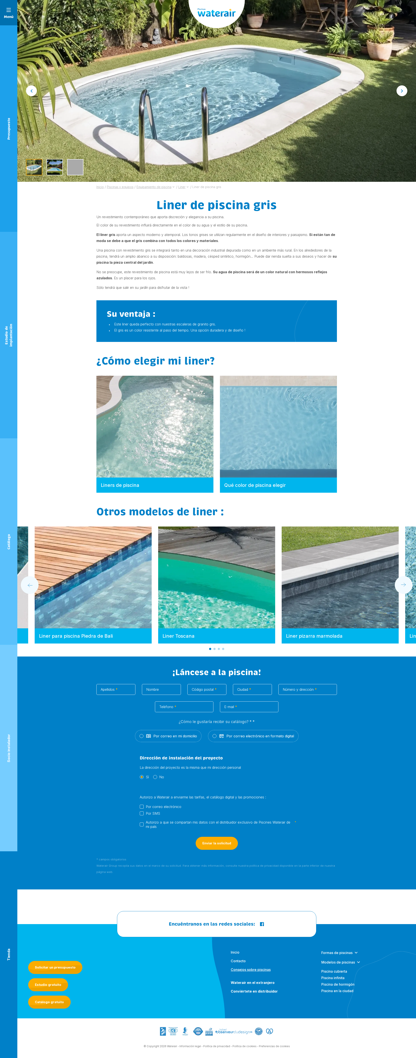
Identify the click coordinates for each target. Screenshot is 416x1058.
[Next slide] (401, 90)
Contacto (238, 961)
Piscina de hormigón (337, 984)
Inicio (235, 952)
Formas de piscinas (337, 953)
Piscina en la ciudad (337, 991)
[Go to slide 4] (223, 649)
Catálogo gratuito (49, 1002)
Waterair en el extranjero (253, 982)
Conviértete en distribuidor (254, 991)
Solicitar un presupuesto (55, 967)
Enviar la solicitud (216, 843)
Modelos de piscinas (338, 962)
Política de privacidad (216, 1046)
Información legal (190, 1046)
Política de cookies (244, 1046)
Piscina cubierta (334, 971)
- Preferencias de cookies (273, 1046)
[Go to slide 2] (214, 649)
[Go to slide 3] (219, 649)
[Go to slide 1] (210, 649)
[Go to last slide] (31, 90)
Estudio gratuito (48, 985)
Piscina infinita (332, 978)
